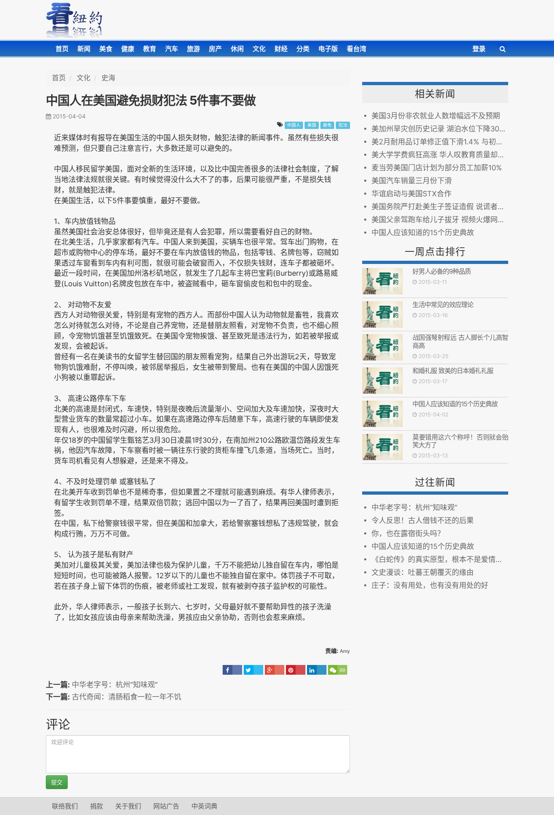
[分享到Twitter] (253, 670)
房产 (215, 49)
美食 (105, 49)
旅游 (193, 49)
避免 (327, 125)
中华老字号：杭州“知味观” (115, 684)
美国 (311, 125)
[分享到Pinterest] (295, 670)
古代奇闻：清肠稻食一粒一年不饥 (126, 697)
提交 (56, 782)
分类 (302, 49)
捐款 (96, 806)
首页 (62, 49)
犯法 (343, 125)
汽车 (171, 49)
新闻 (83, 49)
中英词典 (204, 806)
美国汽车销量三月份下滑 (411, 180)
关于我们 (128, 806)
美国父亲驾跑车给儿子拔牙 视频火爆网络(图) (439, 219)
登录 (478, 49)
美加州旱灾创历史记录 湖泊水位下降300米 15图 (439, 128)
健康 (127, 49)
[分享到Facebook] (232, 670)
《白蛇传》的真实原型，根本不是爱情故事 (439, 559)
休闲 (237, 49)
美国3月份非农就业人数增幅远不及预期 (435, 116)
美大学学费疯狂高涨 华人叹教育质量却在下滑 (439, 154)
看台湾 (356, 49)
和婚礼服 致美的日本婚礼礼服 (452, 371)
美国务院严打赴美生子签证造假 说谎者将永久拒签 (439, 206)
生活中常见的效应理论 (442, 304)
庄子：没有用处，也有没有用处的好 (429, 585)
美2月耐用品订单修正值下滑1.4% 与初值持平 (439, 141)
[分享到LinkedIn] (316, 670)
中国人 (294, 125)
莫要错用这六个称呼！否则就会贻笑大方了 (460, 441)
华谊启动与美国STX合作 (411, 193)
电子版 (328, 49)
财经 (281, 49)
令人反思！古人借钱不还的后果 (422, 520)
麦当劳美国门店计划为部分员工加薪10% (436, 167)
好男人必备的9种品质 (441, 271)
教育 (149, 49)
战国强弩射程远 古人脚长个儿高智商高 (460, 341)
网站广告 (166, 806)
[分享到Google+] (274, 670)
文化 (259, 49)
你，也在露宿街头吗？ (407, 533)
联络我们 (65, 806)
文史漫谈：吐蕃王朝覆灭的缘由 (422, 572)
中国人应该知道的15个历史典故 (422, 232)
